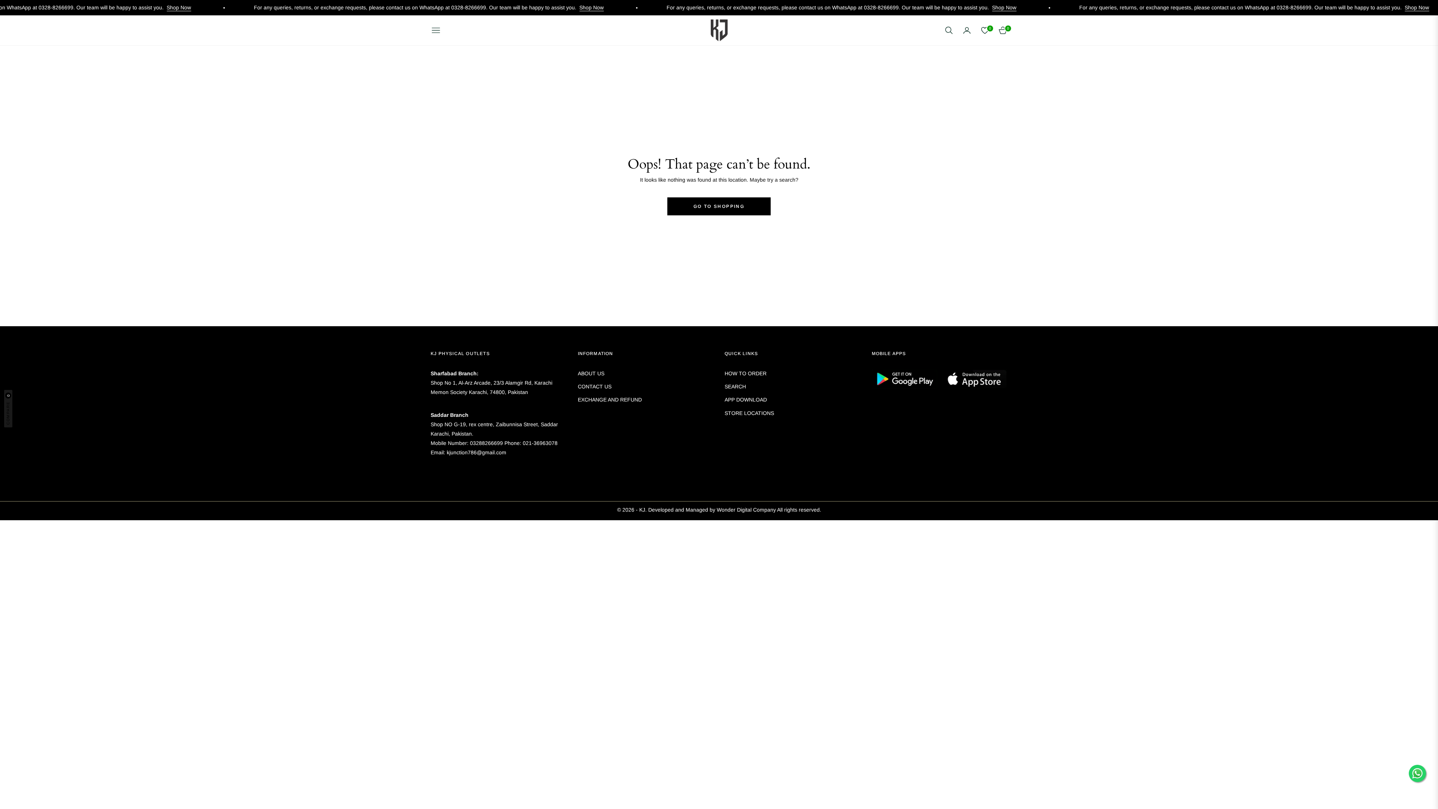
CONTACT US (595, 387)
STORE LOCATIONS (749, 413)
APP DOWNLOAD (746, 400)
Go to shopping (719, 206)
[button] (949, 30)
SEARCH (735, 387)
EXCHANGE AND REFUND (610, 400)
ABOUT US (591, 373)
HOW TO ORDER (746, 373)
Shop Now (133, 7)
